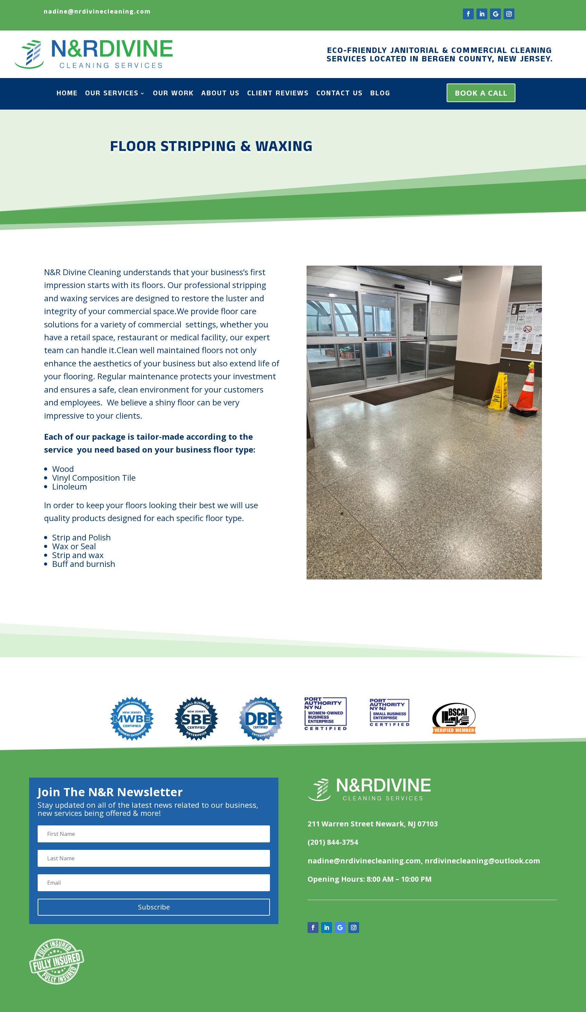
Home (67, 94)
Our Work (173, 94)
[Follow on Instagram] (509, 13)
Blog (380, 94)
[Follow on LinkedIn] (481, 13)
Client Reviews (278, 94)
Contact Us (339, 94)
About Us (220, 94)
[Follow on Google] (495, 13)
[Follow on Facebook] (468, 13)
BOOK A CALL (481, 93)
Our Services (112, 94)
